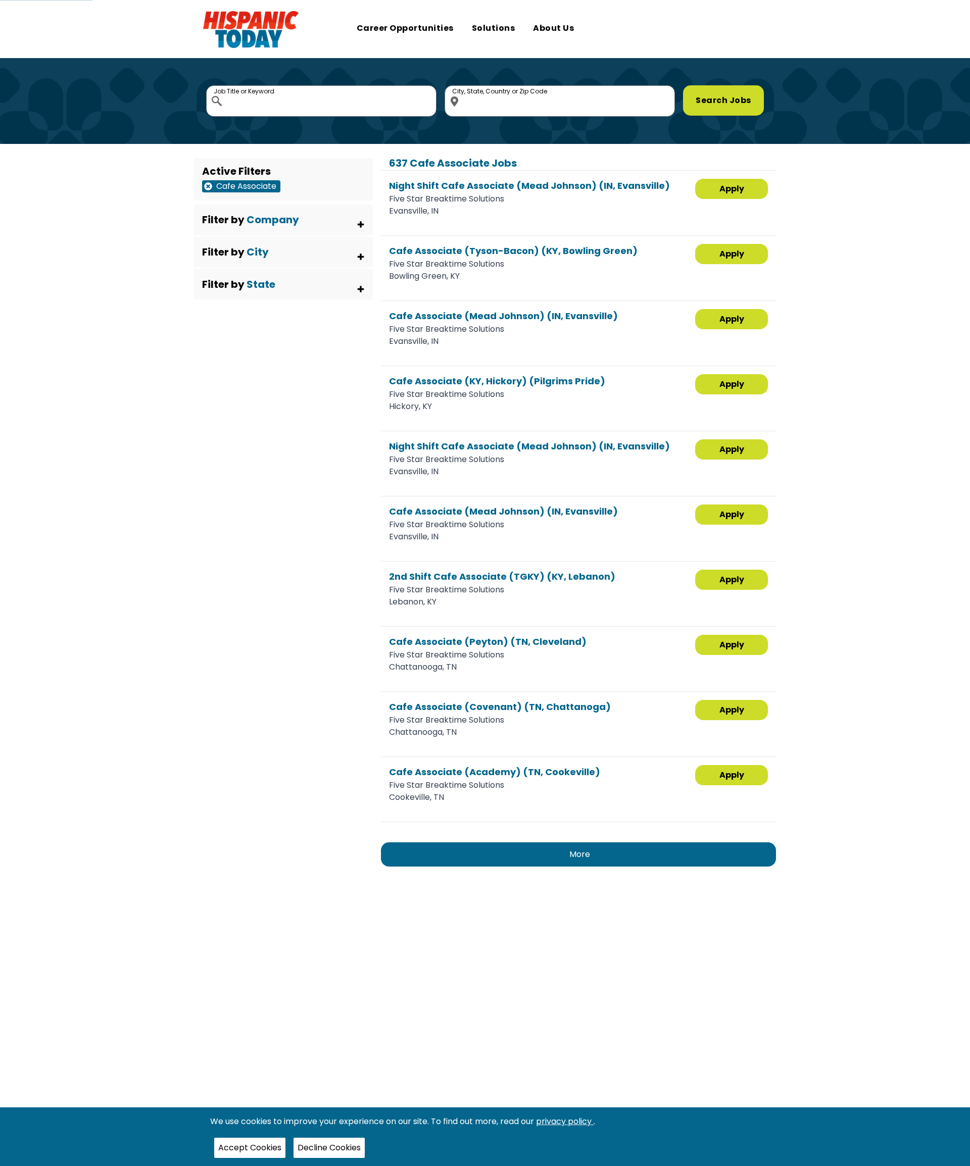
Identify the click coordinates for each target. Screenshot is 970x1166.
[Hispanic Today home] (251, 29)
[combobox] (321, 101)
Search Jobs (723, 100)
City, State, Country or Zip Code (456, 88)
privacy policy (565, 1121)
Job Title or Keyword (218, 88)
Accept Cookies (249, 1147)
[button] (283, 220)
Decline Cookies (329, 1147)
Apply (731, 188)
